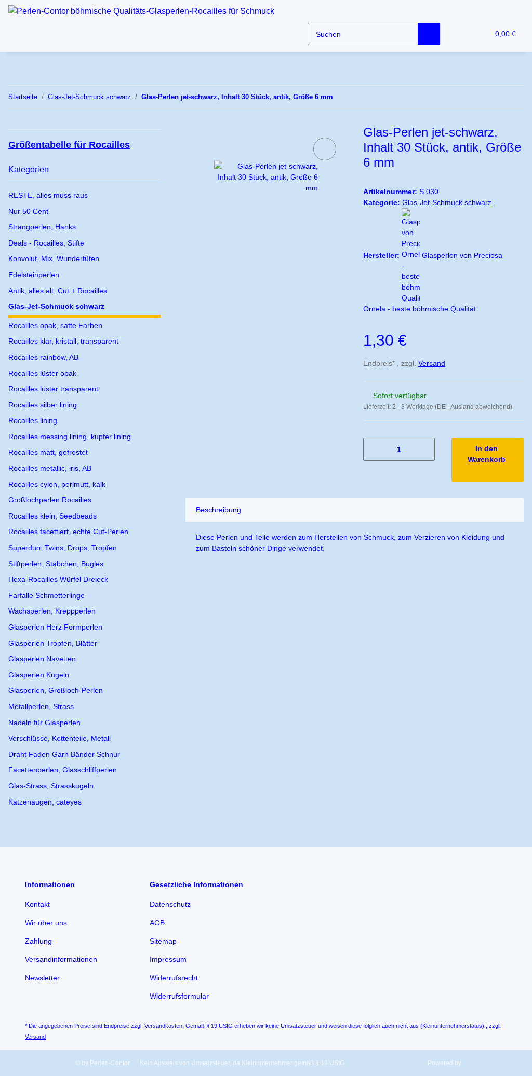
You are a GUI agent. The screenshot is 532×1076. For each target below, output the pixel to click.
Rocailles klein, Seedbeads (52, 516)
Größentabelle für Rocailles (69, 145)
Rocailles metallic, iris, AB (49, 468)
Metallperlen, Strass (41, 706)
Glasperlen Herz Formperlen (55, 627)
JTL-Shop (476, 1063)
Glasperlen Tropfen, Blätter (52, 643)
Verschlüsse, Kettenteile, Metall (59, 738)
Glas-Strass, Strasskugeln (51, 786)
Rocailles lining (32, 420)
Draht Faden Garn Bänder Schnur (64, 754)
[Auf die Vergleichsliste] (324, 149)
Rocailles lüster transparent (53, 389)
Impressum (168, 959)
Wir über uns (46, 923)
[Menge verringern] (375, 449)
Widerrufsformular (179, 996)
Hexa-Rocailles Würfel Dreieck (58, 579)
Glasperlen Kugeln (38, 675)
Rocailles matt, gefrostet (48, 452)
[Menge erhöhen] (423, 449)
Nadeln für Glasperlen (44, 722)
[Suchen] (429, 34)
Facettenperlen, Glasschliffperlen (62, 770)
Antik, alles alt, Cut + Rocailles (57, 291)
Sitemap (163, 941)
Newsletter (42, 978)
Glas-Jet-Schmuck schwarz (446, 202)
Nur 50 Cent (28, 211)
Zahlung (38, 941)
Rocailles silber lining (42, 405)
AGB (157, 923)
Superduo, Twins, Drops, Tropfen (62, 547)
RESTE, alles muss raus (48, 195)
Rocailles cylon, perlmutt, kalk (56, 484)
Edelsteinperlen (33, 274)
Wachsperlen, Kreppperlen (52, 611)
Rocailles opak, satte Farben (55, 325)
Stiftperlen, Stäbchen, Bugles (55, 564)
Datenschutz (170, 904)
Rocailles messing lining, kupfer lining (69, 436)
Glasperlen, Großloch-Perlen (55, 690)
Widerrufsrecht (174, 978)
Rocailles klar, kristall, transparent (63, 341)
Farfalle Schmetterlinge (46, 595)
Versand (431, 363)
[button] (459, 34)
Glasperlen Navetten (42, 659)
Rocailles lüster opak (42, 373)
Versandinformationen (61, 959)
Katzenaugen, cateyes (45, 802)
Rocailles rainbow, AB (43, 357)
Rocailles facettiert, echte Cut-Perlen (68, 531)
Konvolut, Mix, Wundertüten (53, 258)
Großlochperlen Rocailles (49, 500)
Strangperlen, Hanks (42, 227)
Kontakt (37, 904)
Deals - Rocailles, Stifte (46, 243)
